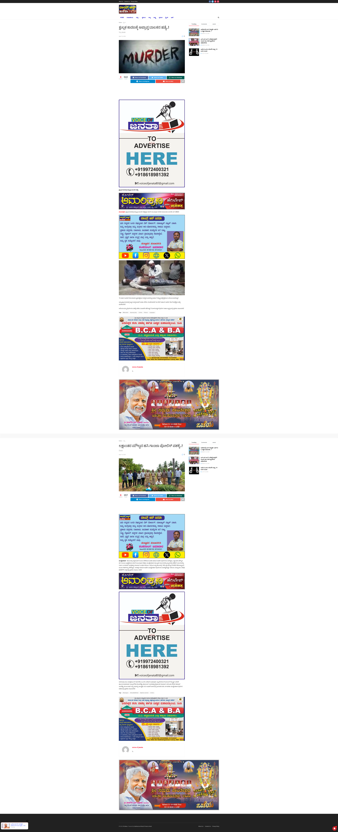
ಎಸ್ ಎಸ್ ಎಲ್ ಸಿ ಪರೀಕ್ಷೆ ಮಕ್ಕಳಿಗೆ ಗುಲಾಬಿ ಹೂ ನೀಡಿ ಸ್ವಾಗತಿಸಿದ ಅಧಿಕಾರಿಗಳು (209, 41)
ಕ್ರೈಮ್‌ (166, 17)
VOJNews (125, 826)
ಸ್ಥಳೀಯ (144, 17)
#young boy (133, 312)
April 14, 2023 (122, 454)
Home (122, 17)
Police (146, 312)
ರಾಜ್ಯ (149, 17)
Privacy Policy (134, 1)
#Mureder (125, 312)
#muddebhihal (134, 692)
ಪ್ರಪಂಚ (160, 17)
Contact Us (127, 1)
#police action (144, 692)
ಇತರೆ (172, 17)
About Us (121, 1)
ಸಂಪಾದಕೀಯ (130, 17)
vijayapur (152, 312)
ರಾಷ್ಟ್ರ (155, 17)
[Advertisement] (182, 9)
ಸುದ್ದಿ (137, 17)
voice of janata (137, 367)
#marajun (125, 692)
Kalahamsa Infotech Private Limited (143, 826)
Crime (140, 312)
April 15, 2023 (122, 36)
